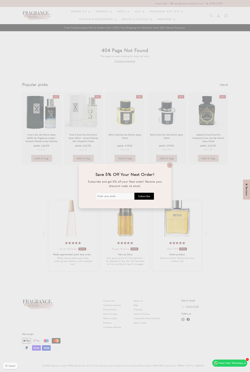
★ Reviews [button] (246, 189)
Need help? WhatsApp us (232, 363)
